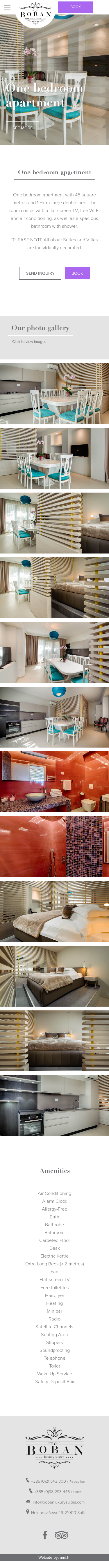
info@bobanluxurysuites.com (58, 1502)
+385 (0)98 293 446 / (58, 1491)
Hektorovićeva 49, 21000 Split (58, 1512)
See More (22, 128)
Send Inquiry (40, 273)
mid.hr (65, 1557)
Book (75, 7)
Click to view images (29, 341)
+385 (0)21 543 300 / (58, 1481)
